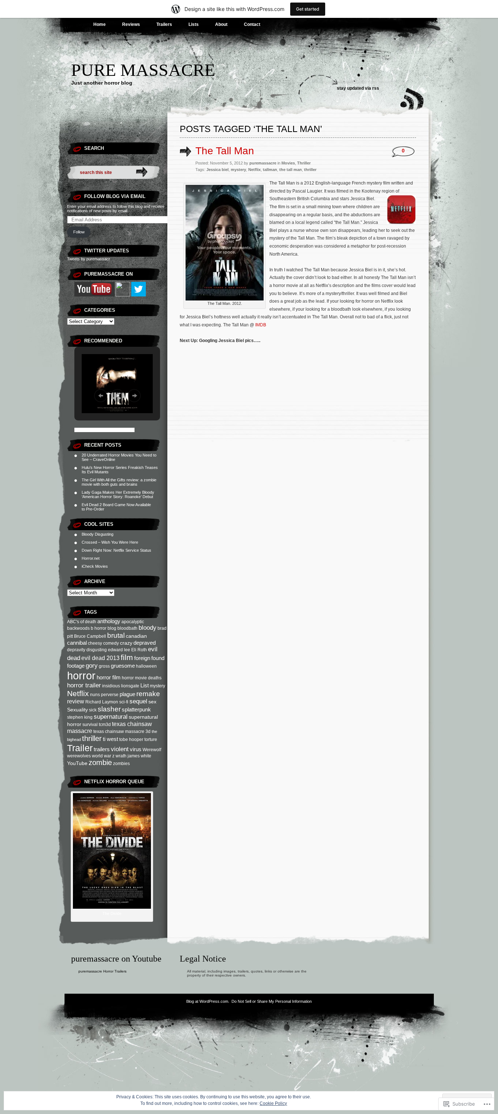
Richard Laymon (101, 702)
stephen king (80, 717)
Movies (288, 163)
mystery (157, 685)
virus (135, 749)
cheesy (95, 643)
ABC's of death (81, 621)
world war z (103, 755)
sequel (138, 701)
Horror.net (91, 558)
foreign (142, 658)
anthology (108, 621)
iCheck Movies (95, 566)
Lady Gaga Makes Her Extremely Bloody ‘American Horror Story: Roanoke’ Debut (118, 494)
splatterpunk (136, 709)
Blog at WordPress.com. (207, 1001)
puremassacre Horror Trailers (102, 971)
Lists (193, 24)
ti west (110, 739)
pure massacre (143, 69)
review (75, 701)
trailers (102, 749)
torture (150, 739)
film (127, 657)
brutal (116, 635)
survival (90, 724)
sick (93, 710)
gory (92, 665)
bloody (147, 627)
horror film (109, 677)
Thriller (304, 163)
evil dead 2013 (100, 658)
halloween (146, 666)
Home (99, 24)
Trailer (80, 748)
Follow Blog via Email (114, 196)
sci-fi (123, 702)
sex (152, 702)
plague (127, 694)
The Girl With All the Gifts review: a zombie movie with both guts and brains (119, 482)
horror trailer (84, 685)
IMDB (260, 324)
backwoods (78, 628)
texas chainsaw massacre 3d (122, 731)
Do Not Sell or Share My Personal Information (272, 1001)
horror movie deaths (142, 677)
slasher (109, 709)
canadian (136, 636)
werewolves (79, 755)
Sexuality (77, 710)
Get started (307, 9)
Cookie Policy (273, 1103)
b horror (98, 628)
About (221, 24)
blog (112, 628)
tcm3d (105, 724)
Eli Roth (139, 649)
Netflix (78, 693)
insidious (111, 685)
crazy (126, 643)
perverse (109, 694)
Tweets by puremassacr (88, 259)
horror (81, 675)
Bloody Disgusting (97, 534)
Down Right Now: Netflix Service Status (116, 550)
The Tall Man (224, 150)
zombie (100, 762)
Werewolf (152, 749)
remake (148, 694)
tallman (270, 169)
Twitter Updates (106, 250)
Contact (252, 24)
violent (120, 749)
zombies (121, 763)
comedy (111, 643)
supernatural (111, 716)
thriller (92, 738)
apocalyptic (132, 621)
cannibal (77, 643)
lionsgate (130, 685)
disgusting (96, 649)
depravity (76, 649)
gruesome (123, 666)
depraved (144, 643)
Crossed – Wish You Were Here (110, 542)
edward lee (119, 649)
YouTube (77, 763)
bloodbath (127, 628)
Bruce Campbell (90, 636)
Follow (79, 232)
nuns (95, 694)
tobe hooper (131, 739)
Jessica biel (217, 169)
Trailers (164, 24)
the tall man (290, 169)
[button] (100, 395)
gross (104, 666)
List (144, 685)
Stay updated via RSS (358, 88)
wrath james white (133, 755)
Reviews (131, 24)
